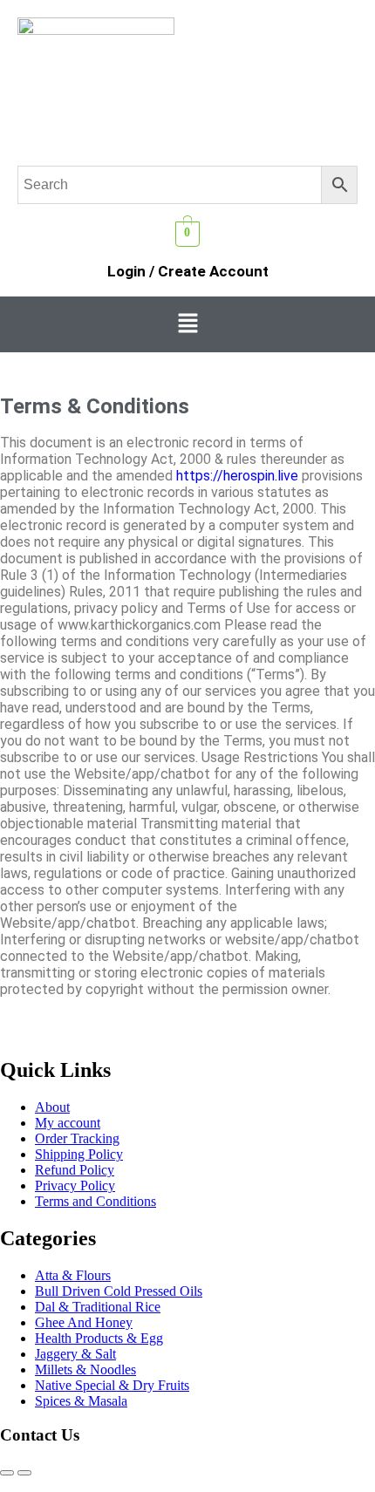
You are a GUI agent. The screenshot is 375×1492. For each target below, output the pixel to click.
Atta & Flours (73, 1275)
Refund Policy (74, 1169)
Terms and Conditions (95, 1201)
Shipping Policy (79, 1154)
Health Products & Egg (99, 1338)
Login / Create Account (188, 271)
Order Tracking (77, 1138)
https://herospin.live (237, 475)
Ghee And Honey (84, 1322)
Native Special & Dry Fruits (112, 1385)
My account (67, 1122)
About (52, 1107)
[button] (187, 324)
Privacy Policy (75, 1185)
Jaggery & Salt (75, 1353)
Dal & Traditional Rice (97, 1306)
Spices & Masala (81, 1400)
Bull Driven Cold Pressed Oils (118, 1291)
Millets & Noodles (85, 1369)
